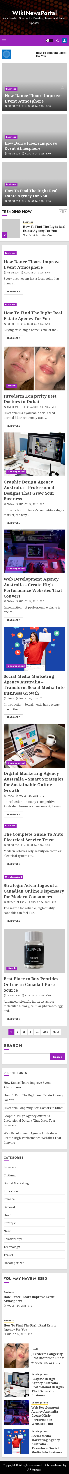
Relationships (13, 1239)
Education (11, 1191)
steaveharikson (16, 902)
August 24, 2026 (35, 106)
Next (56, 1032)
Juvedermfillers (16, 407)
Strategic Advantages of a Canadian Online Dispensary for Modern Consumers (34, 890)
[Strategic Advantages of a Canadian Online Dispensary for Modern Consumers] (34, 877)
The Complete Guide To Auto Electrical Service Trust (33, 836)
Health (12, 385)
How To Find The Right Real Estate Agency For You (31, 193)
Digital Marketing (16, 1183)
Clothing (10, 1175)
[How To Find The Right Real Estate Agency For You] (11, 228)
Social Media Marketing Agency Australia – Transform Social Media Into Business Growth (34, 684)
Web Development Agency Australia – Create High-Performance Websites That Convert (33, 587)
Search (13, 1045)
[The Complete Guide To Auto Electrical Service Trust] (34, 826)
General (9, 1207)
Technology (12, 1247)
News (8, 1231)
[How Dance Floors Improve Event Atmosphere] (34, 253)
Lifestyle (10, 1223)
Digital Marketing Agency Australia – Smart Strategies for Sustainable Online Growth (33, 781)
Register (64, 40)
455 (45, 1032)
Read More (13, 291)
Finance (9, 1199)
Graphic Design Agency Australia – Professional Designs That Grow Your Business (29, 490)
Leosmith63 (13, 995)
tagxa (10, 504)
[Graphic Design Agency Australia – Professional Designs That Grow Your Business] (34, 454)
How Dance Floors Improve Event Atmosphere (33, 98)
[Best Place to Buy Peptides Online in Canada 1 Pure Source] (34, 951)
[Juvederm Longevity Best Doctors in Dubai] (34, 368)
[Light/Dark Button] (49, 40)
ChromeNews (53, 1465)
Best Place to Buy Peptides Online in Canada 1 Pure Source (31, 984)
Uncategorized (16, 471)
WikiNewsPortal (34, 13)
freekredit (14, 106)
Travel (8, 1255)
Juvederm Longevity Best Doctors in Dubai (30, 398)
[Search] (57, 40)
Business (11, 88)
